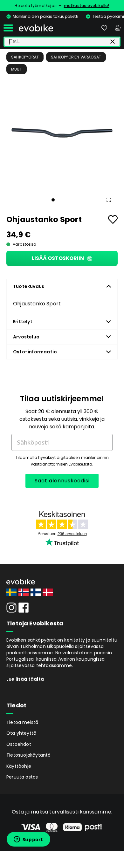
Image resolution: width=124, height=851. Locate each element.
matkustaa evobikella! (86, 5)
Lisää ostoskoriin (58, 258)
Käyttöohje (18, 766)
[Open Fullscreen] (108, 200)
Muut (16, 69)
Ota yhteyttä (21, 733)
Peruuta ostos (22, 777)
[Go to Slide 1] (53, 199)
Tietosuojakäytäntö (28, 755)
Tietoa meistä (22, 722)
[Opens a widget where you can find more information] (28, 840)
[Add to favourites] (113, 219)
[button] (62, 132)
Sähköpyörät (25, 57)
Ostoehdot (18, 744)
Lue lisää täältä (25, 679)
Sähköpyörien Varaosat (76, 57)
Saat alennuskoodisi (62, 480)
